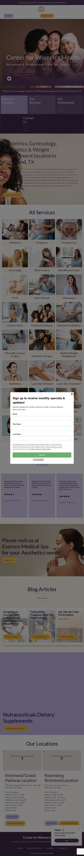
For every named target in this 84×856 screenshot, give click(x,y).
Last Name (17, 434)
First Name (17, 424)
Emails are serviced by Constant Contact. (40, 449)
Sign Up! (42, 455)
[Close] (72, 394)
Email (15, 414)
